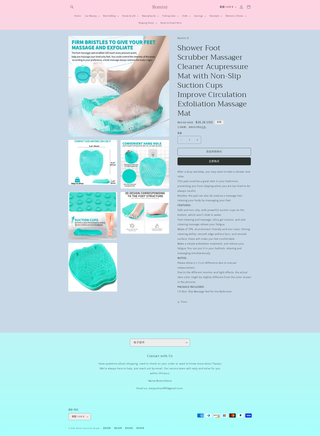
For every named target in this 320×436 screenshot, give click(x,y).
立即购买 (214, 161)
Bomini (79, 428)
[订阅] (186, 343)
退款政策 (107, 428)
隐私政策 (118, 428)
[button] (72, 7)
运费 (203, 127)
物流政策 (140, 428)
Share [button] (184, 302)
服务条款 (129, 428)
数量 (180, 133)
